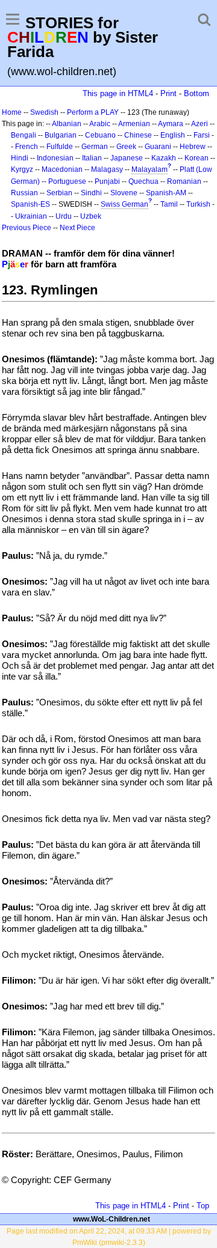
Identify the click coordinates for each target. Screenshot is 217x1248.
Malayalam (149, 169)
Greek (126, 146)
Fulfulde (59, 146)
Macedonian (62, 169)
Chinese (138, 135)
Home (12, 112)
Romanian (184, 181)
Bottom (196, 93)
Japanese (126, 158)
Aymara (170, 124)
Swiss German (124, 204)
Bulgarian (61, 135)
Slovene (123, 193)
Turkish (198, 204)
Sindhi (91, 193)
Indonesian (55, 158)
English (172, 135)
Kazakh (163, 158)
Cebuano (100, 135)
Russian (24, 193)
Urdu (63, 216)
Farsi (201, 135)
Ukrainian (31, 216)
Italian (92, 158)
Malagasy (107, 169)
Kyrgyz (22, 169)
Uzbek (90, 216)
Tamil (169, 204)
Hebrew (193, 146)
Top (203, 1205)
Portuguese (67, 181)
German (94, 146)
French (26, 146)
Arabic (99, 124)
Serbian (59, 193)
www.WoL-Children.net (111, 1219)
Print (168, 93)
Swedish (44, 112)
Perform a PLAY (93, 112)
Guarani (158, 146)
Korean (196, 158)
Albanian (66, 124)
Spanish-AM (166, 193)
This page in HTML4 (118, 93)
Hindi (19, 158)
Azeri (199, 124)
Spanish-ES (30, 204)
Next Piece (77, 228)
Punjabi (107, 181)
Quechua (143, 181)
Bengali (23, 135)
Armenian (134, 124)
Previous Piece (26, 228)
